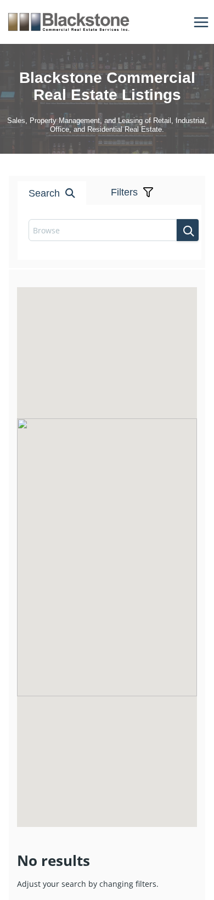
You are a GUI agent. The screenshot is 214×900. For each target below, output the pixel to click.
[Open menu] (201, 21)
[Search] (188, 230)
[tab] (85, 163)
